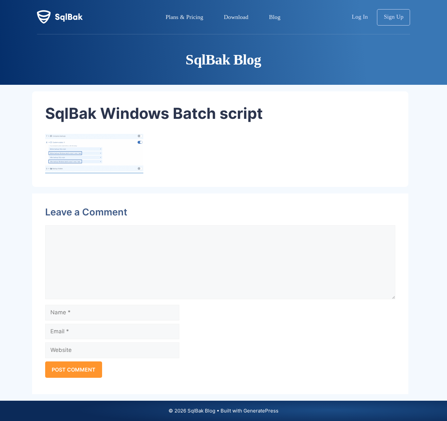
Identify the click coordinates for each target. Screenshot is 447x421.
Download (236, 17)
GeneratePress (260, 411)
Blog (274, 17)
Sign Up (393, 16)
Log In (360, 16)
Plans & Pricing (184, 17)
